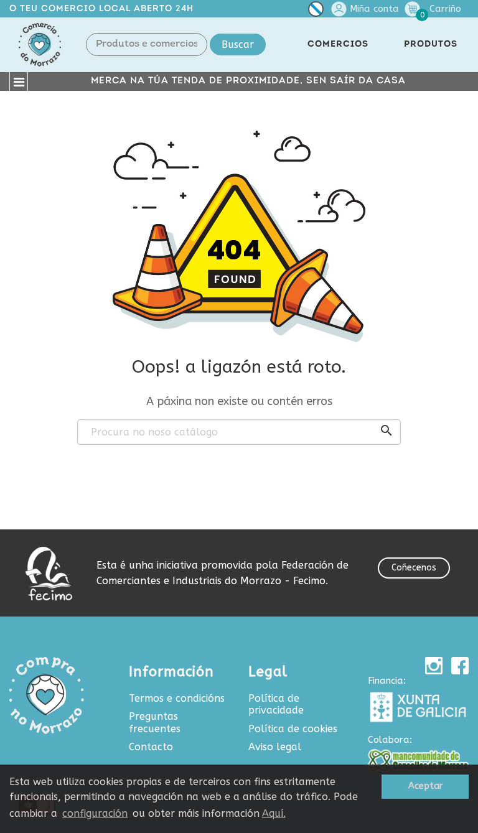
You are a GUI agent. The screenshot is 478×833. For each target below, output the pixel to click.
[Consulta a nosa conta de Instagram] (434, 665)
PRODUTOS (430, 44)
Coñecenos (413, 567)
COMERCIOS (337, 44)
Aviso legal (274, 747)
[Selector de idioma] (316, 11)
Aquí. (274, 813)
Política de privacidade (276, 704)
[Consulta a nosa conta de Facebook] (460, 665)
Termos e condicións (177, 698)
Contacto (151, 747)
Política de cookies (292, 729)
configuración (95, 813)
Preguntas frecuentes (154, 722)
